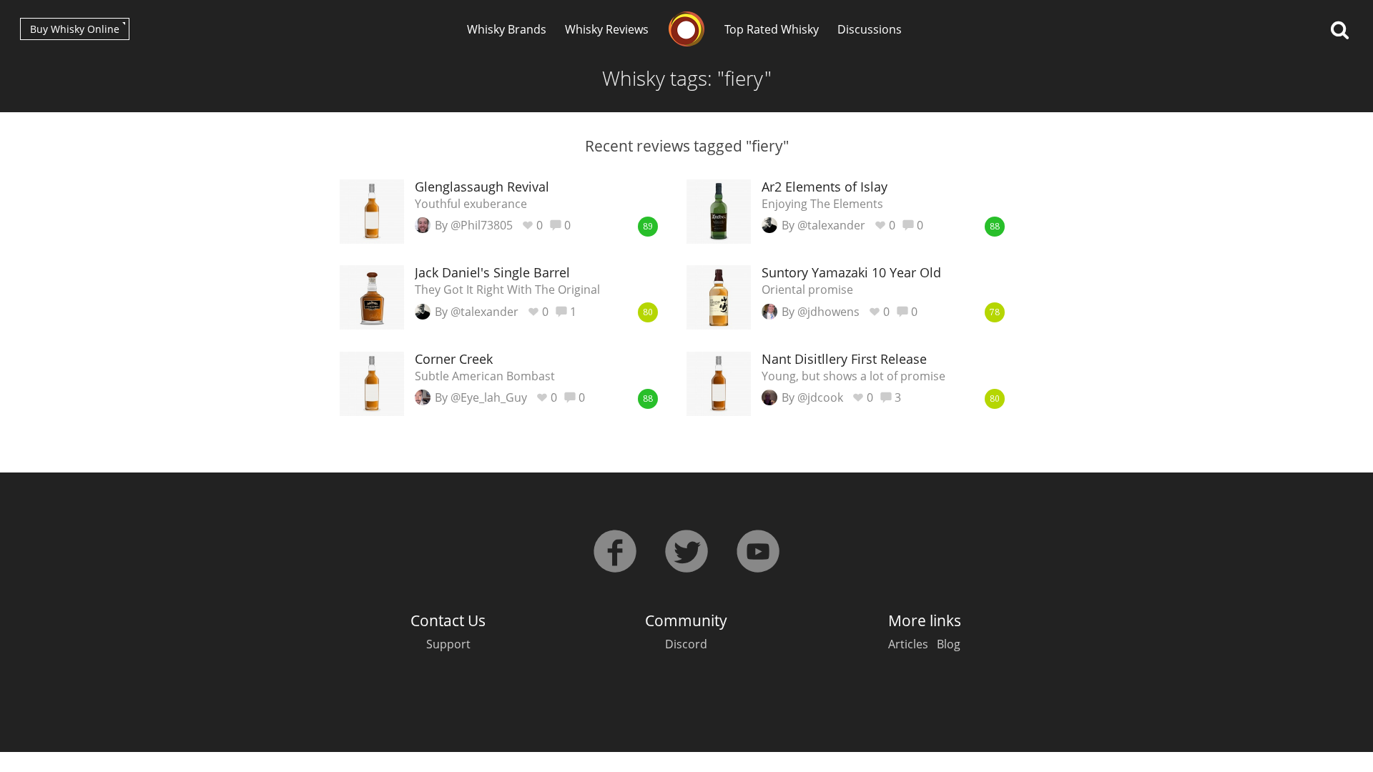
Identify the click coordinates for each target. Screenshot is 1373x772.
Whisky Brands (506, 29)
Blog (948, 644)
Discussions (869, 29)
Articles (908, 644)
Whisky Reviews (607, 29)
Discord (686, 644)
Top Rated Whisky (771, 29)
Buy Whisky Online (74, 29)
